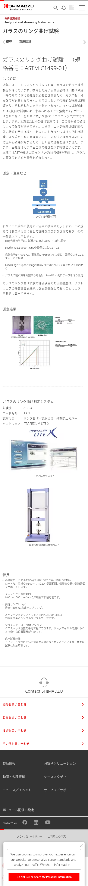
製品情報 (9, 763)
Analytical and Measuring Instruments (29, 22)
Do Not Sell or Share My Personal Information (44, 877)
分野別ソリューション (60, 763)
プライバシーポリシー (29, 836)
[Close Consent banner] (81, 845)
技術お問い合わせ (14, 730)
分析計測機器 (12, 18)
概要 (9, 41)
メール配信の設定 (21, 810)
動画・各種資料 (14, 777)
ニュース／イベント (17, 790)
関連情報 (25, 41)
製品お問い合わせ (14, 717)
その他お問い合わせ (16, 744)
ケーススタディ (55, 777)
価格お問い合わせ (14, 704)
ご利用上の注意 (57, 836)
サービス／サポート (58, 790)
